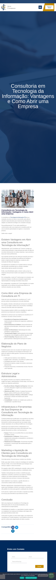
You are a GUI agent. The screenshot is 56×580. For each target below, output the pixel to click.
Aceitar (22, 577)
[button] (40, 7)
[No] (53, 576)
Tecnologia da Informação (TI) (18, 217)
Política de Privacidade (31, 577)
